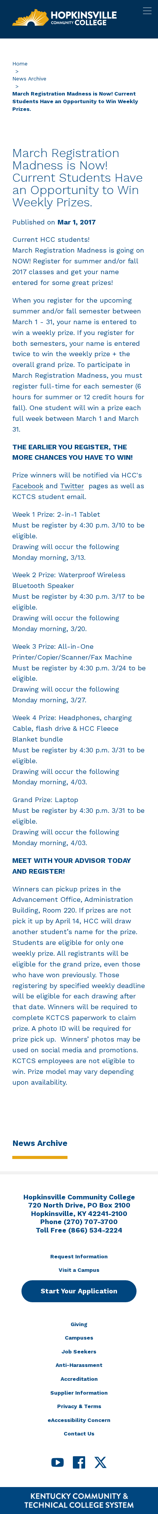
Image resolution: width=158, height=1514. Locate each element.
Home (20, 63)
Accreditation (79, 1379)
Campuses (79, 1338)
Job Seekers (79, 1351)
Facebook (27, 486)
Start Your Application (79, 1291)
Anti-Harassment (79, 1365)
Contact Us (79, 1433)
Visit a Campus (79, 1270)
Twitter (72, 486)
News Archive (29, 78)
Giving (79, 1324)
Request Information (79, 1256)
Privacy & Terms (79, 1406)
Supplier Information (79, 1393)
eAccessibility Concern (79, 1420)
